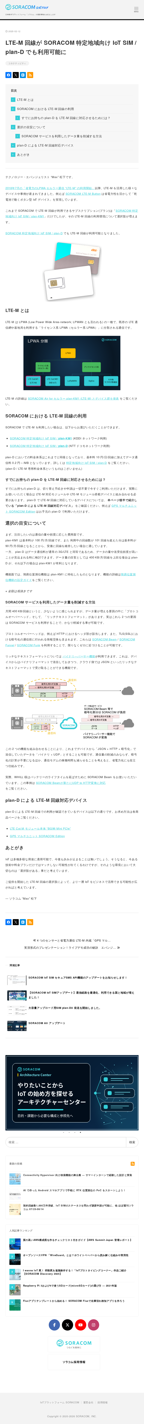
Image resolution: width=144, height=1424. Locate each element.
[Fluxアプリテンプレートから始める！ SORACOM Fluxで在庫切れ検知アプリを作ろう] (15, 1304)
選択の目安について (31, 127)
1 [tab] (63, 1132)
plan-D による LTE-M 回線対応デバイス (45, 145)
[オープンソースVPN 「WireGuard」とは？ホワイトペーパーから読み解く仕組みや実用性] (15, 1259)
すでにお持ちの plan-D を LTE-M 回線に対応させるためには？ (66, 118)
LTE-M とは (25, 99)
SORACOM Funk (28, 645)
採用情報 (103, 1402)
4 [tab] (80, 1132)
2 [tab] (69, 1132)
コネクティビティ (17, 63)
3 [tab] (75, 1132)
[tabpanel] (72, 1092)
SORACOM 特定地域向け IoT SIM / (41, 438)
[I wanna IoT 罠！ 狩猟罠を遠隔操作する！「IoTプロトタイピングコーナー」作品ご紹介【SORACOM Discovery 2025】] (15, 1274)
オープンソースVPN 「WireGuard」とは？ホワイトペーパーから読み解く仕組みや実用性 (76, 1255)
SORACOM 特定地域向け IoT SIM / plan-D (34, 233)
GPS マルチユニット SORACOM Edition (37, 836)
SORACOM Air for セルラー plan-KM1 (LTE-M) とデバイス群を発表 (73, 398)
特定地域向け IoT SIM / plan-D (86, 463)
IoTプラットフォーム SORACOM (59, 1402)
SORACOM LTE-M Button (83, 194)
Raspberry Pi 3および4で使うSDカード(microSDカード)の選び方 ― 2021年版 (70, 1285)
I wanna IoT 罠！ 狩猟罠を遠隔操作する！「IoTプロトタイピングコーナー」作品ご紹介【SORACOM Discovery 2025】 (75, 1272)
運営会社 (88, 1402)
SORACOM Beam (104, 639)
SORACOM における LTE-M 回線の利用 (45, 109)
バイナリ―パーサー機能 (79, 656)
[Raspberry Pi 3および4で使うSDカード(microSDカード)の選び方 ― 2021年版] (15, 1289)
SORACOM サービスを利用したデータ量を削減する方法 (62, 136)
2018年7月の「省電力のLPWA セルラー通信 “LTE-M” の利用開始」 (50, 188)
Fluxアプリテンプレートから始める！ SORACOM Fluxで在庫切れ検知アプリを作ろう (74, 1301)
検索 (132, 1142)
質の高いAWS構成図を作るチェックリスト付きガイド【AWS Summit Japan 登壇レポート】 (78, 1240)
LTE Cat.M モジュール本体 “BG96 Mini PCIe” (40, 828)
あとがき (23, 154)
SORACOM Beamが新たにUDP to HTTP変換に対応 (71, 783)
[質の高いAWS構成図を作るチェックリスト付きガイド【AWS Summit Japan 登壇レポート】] (15, 1243)
